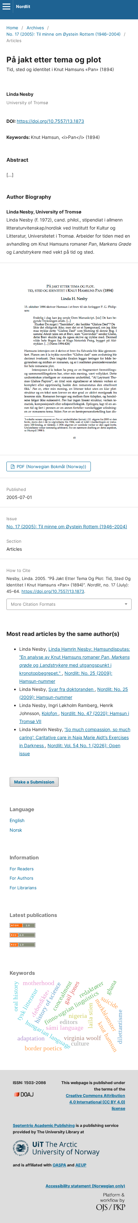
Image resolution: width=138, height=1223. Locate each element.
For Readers (22, 868)
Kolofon (50, 713)
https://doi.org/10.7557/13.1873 (50, 121)
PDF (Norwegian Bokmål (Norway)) (50, 466)
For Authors (21, 878)
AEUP (80, 1165)
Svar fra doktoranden (71, 689)
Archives (35, 27)
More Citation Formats (33, 604)
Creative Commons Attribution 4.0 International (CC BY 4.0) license (95, 1102)
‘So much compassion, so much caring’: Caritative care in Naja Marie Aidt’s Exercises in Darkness (74, 737)
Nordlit (23, 6)
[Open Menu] (6, 6)
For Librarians (23, 887)
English (17, 820)
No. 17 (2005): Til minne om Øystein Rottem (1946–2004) (63, 34)
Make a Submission (34, 781)
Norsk (16, 830)
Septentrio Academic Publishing (44, 1125)
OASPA (59, 1165)
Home (12, 27)
